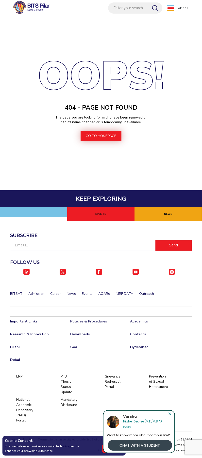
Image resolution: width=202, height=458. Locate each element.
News (71, 293)
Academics (139, 321)
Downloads (80, 334)
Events (87, 293)
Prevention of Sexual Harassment (157, 381)
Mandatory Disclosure (69, 402)
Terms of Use (183, 445)
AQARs (104, 293)
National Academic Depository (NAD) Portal (24, 410)
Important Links (23, 321)
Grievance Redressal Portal (112, 381)
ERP (19, 376)
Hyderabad (139, 347)
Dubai (15, 360)
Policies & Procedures (88, 321)
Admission (36, 293)
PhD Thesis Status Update (66, 384)
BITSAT (16, 293)
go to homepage (101, 136)
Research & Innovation (29, 334)
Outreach (146, 293)
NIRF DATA (124, 293)
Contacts (138, 334)
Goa (73, 347)
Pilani (15, 347)
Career (55, 293)
